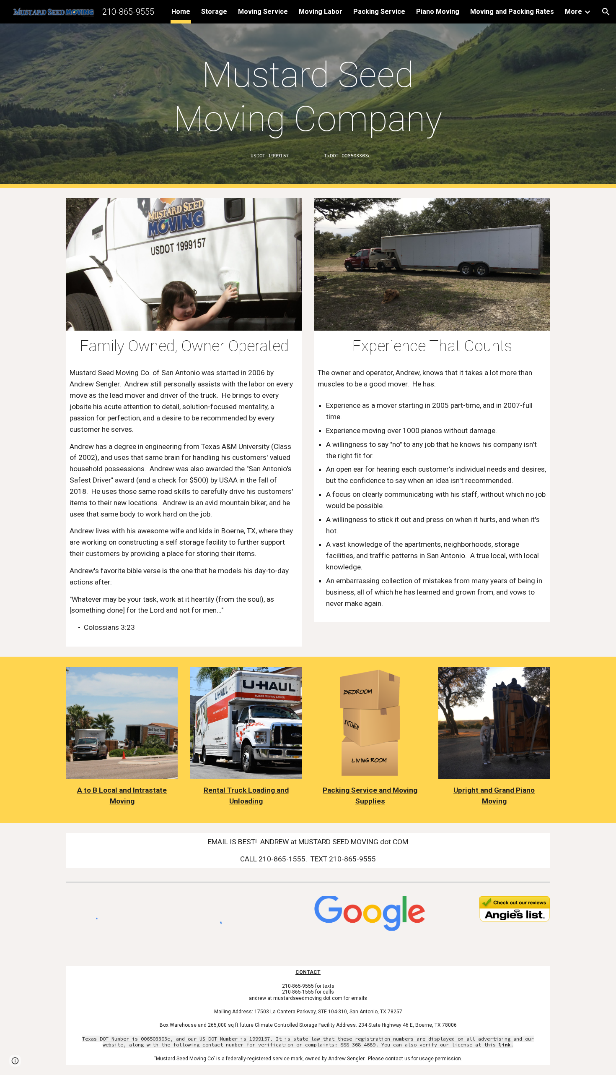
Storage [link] (214, 12)
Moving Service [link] (263, 12)
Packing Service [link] (379, 12)
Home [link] (180, 12)
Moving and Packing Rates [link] (512, 12)
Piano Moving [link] (437, 12)
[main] (308, 97)
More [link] (573, 12)
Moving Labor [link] (320, 12)
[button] (606, 12)
